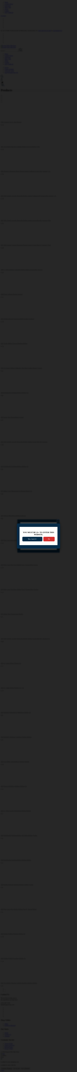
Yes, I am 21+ (32, 539)
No (49, 539)
